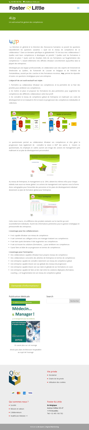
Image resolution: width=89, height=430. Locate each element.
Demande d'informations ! (25, 285)
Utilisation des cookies (57, 382)
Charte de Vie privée (56, 379)
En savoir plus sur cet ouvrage (25, 345)
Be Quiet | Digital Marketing (48, 427)
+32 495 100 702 (56, 413)
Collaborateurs (16, 412)
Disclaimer (53, 375)
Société (13, 405)
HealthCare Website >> (19, 416)
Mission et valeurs (17, 409)
